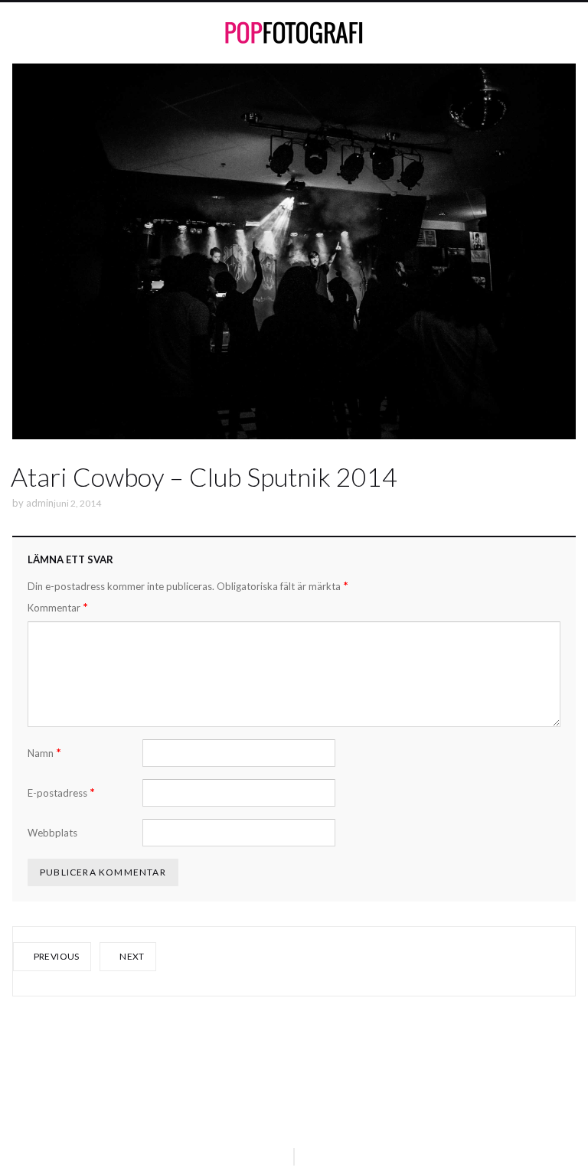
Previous (55, 956)
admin (40, 503)
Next (131, 956)
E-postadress (61, 792)
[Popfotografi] (294, 33)
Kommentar (58, 607)
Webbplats (52, 833)
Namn (44, 752)
